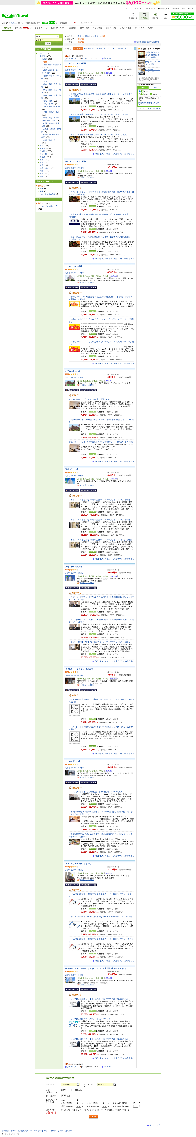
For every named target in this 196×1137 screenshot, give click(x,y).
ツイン (97, 1110)
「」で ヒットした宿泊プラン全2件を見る (114, 754)
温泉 (41, 191)
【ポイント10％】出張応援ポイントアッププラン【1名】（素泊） (100, 520)
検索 (93, 1117)
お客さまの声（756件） (74, 573)
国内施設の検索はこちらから (148, 104)
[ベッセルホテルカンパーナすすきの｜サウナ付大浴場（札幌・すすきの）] (107, 978)
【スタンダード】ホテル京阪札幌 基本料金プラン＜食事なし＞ (96, 792)
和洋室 (126, 1110)
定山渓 (46, 81)
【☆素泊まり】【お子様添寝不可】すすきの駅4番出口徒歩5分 (99, 999)
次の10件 (107, 58)
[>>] (135, 48)
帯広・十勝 (47, 101)
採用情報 (52, 1131)
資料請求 (68, 1131)
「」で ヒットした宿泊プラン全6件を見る (114, 154)
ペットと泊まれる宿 (47, 194)
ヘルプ (128, 8)
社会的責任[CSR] (40, 1131)
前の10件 (69, 58)
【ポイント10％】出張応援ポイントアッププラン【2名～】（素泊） (101, 540)
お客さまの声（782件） (74, 378)
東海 (41, 162)
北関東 (42, 148)
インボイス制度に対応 (48, 206)
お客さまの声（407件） (74, 675)
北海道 (87, 36)
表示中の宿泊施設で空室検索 (147, 42)
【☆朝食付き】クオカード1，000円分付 (89, 1019)
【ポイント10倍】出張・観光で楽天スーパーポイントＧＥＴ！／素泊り (99, 114)
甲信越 (42, 157)
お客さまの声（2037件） (75, 168)
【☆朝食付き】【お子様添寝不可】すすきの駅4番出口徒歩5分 (99, 1039)
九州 (41, 174)
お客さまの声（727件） (74, 975)
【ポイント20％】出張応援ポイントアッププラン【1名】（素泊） (100, 500)
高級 (41, 188)
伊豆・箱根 (44, 154)
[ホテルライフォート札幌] (107, 73)
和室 (119, 1110)
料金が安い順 (89, 48)
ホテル (146, 91)
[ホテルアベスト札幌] (113, 276)
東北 (41, 146)
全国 (79, 36)
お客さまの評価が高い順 (116, 48)
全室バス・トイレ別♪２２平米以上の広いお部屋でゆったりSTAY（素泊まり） (101, 442)
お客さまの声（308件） (74, 870)
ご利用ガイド (138, 8)
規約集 (60, 1131)
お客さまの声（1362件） (75, 70)
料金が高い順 (101, 48)
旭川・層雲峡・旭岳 (51, 112)
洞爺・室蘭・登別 (50, 140)
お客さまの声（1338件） (75, 273)
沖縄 (41, 176)
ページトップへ (155, 1125)
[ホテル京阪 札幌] (107, 771)
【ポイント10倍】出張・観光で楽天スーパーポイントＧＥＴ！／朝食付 (99, 134)
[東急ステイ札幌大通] (113, 577)
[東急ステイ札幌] (113, 479)
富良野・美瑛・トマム (52, 107)
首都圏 (42, 151)
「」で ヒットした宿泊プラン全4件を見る (114, 462)
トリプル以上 (108, 1110)
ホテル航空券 (150, 94)
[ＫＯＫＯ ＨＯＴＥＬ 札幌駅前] (113, 679)
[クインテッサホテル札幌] (107, 171)
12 (94, 58)
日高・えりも (48, 104)
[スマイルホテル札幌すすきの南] (107, 874)
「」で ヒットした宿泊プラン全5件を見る (114, 363)
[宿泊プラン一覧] (72, 84)
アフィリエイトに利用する (149, 109)
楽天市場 (176, 8)
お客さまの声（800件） (74, 476)
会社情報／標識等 (9, 1131)
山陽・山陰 (44, 168)
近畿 (41, 165)
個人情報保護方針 (25, 1131)
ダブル (88, 1110)
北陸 (41, 160)
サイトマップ (150, 8)
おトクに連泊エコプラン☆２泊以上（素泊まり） (89, 399)
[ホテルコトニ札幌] (107, 381)
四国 (41, 171)
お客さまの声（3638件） (75, 768)
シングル (66, 1110)
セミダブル (78, 1110)
